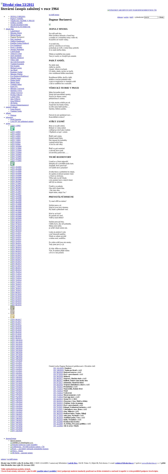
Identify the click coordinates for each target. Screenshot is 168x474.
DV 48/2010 (58, 413)
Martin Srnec (15, 82)
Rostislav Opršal (16, 72)
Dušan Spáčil (15, 80)
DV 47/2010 (58, 415)
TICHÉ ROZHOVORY (19, 25)
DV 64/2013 (58, 399)
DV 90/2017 (58, 378)
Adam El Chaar (16, 54)
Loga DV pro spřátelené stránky (22, 121)
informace (9, 117)
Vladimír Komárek (17, 64)
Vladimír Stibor (16, 84)
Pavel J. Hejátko (16, 47)
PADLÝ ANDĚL (16, 19)
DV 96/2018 (58, 376)
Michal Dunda (15, 35)
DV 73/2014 (58, 393)
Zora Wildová (15, 101)
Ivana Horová (15, 109)
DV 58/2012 (58, 405)
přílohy (8, 113)
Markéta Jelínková (17, 58)
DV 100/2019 (58, 370)
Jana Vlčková (15, 99)
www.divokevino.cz (149, 463)
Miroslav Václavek (17, 89)
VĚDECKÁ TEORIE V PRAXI (22, 21)
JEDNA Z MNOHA (17, 16)
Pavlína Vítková (16, 95)
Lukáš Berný (15, 31)
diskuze (120, 17)
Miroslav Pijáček (16, 74)
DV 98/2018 (58, 372)
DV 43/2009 (58, 422)
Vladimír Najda (16, 111)
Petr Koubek (15, 66)
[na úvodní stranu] (17, 4)
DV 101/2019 (58, 368)
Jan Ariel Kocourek (17, 62)
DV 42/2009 (58, 424)
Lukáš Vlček (15, 97)
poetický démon (11, 107)
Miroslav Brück (16, 33)
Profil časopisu (15, 119)
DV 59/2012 (58, 403)
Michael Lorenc (16, 68)
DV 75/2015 (58, 389)
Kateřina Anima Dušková (19, 43)
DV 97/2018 (58, 374)
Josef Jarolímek (15, 56)
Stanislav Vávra (16, 91)
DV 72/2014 (58, 395)
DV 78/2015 (58, 387)
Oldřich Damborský (17, 41)
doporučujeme (11, 438)
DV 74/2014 (58, 391)
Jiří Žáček (13, 103)
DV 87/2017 (58, 383)
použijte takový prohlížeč (47, 471)
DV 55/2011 (58, 407)
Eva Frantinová (15, 45)
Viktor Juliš (14, 60)
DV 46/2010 (58, 418)
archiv (126, 17)
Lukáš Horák (15, 51)
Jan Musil (13, 70)
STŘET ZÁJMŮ (16, 23)
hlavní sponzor (15, 441)
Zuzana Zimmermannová (19, 105)
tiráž (131, 17)
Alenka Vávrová (16, 93)
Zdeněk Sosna (15, 78)
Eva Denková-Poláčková (19, 76)
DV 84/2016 (58, 385)
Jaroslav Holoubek (17, 49)
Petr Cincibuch (15, 39)
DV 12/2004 (58, 426)
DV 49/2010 (58, 411)
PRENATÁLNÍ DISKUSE (20, 27)
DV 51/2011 (58, 409)
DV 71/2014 (58, 397)
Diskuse (13, 115)
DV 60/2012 (58, 401)
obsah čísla (10, 29)
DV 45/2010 (58, 420)
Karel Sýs (13, 86)
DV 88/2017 (58, 381)
